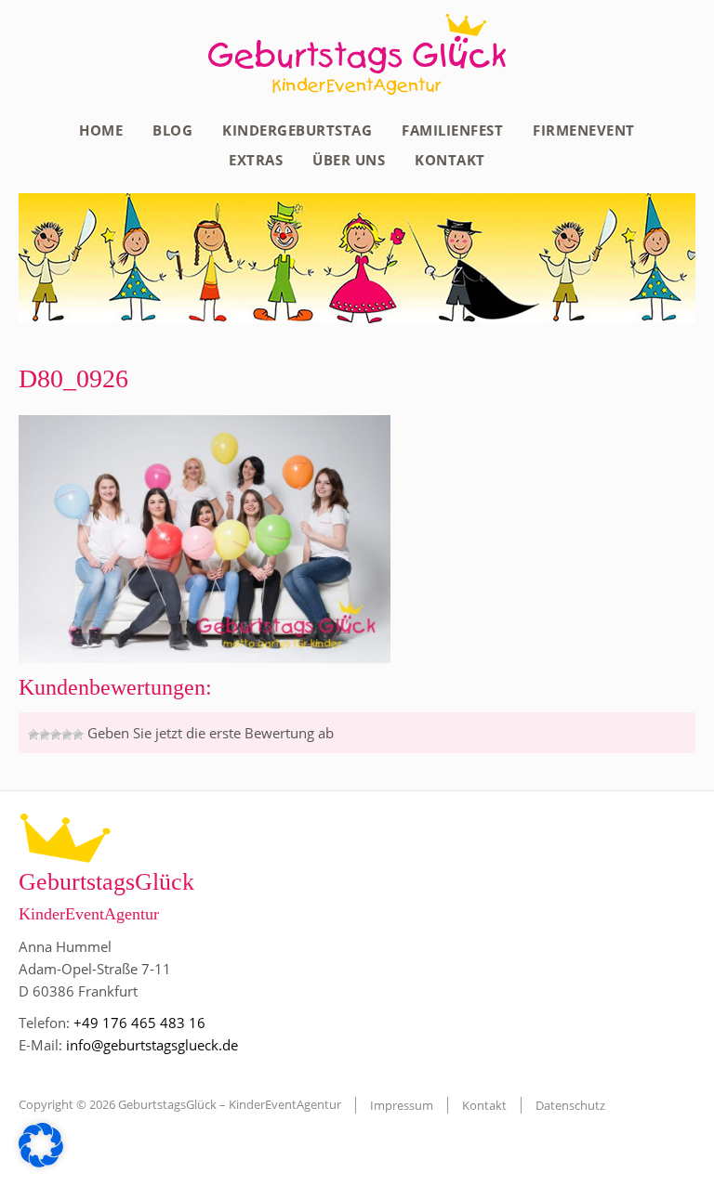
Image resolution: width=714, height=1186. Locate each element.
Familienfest (452, 130)
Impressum (401, 1105)
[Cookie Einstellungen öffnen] (41, 1162)
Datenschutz (570, 1105)
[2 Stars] (44, 734)
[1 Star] (33, 734)
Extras (256, 159)
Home (101, 130)
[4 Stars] (67, 734)
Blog (172, 130)
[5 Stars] (78, 734)
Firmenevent (584, 130)
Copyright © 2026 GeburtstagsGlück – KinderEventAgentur (180, 1104)
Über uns (348, 159)
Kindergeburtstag (297, 130)
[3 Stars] (55, 734)
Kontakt (450, 159)
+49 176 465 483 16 (139, 1022)
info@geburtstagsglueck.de (152, 1045)
